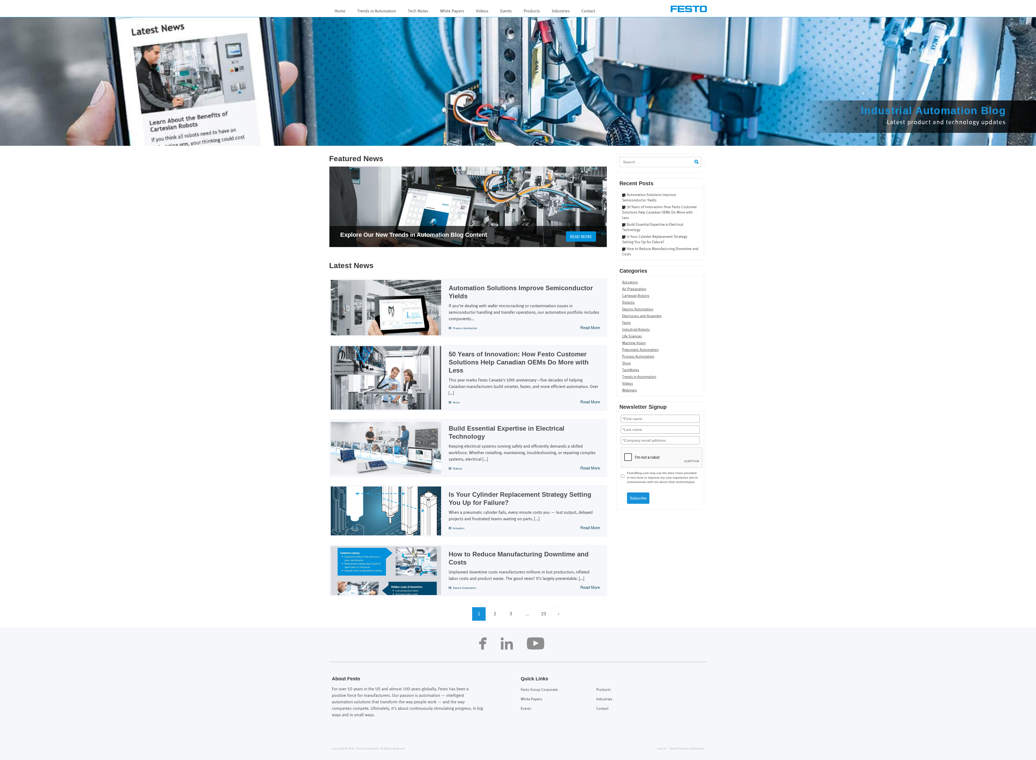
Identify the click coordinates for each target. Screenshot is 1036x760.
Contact (588, 11)
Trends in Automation (376, 11)
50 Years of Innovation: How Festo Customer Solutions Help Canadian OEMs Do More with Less (519, 362)
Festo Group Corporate (539, 690)
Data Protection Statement (687, 748)
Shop (626, 363)
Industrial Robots (636, 330)
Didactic (457, 469)
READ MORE (581, 237)
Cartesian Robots (635, 296)
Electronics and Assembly (642, 316)
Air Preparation (634, 289)
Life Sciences (632, 336)
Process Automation (465, 328)
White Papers (452, 11)
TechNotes (630, 370)
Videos (482, 11)
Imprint (661, 748)
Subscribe (638, 498)
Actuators (459, 528)
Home (340, 11)
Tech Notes (418, 11)
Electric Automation (464, 588)
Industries (561, 11)
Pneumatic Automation (640, 350)
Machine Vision (634, 343)
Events (506, 11)
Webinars (629, 390)
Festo (456, 402)
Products (532, 11)
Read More (590, 327)
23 (543, 614)
